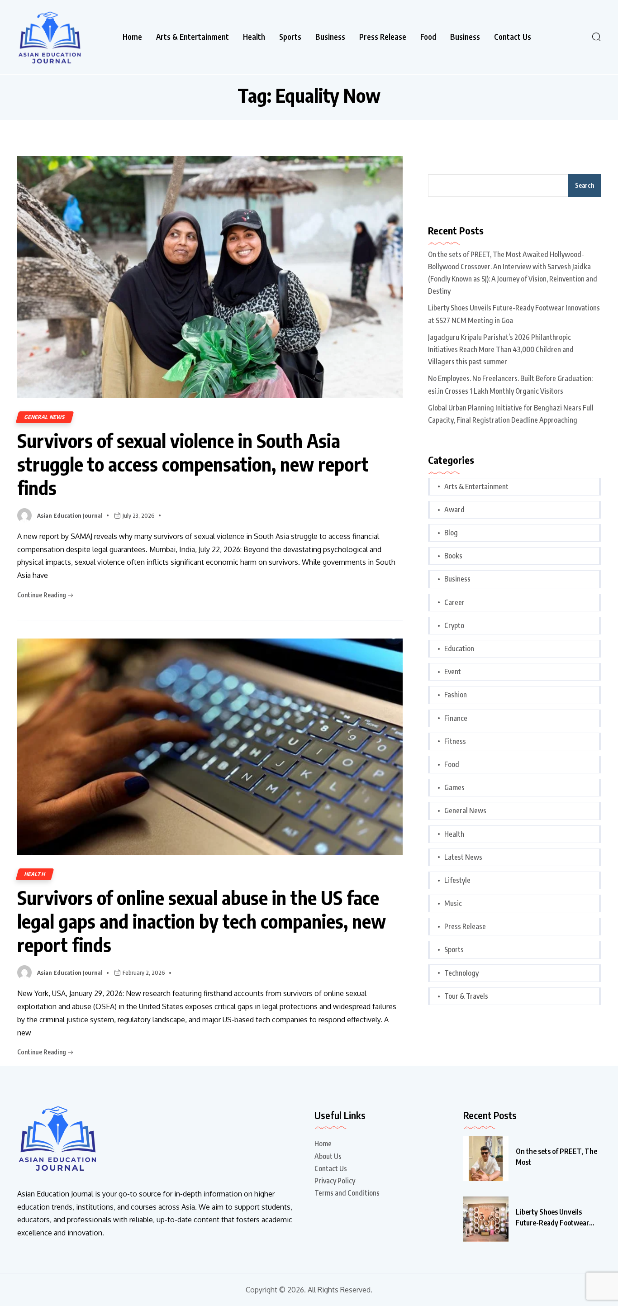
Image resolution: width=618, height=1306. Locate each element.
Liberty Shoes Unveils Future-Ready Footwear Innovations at (552, 1217)
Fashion (455, 694)
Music (453, 903)
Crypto (454, 625)
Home (132, 37)
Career (454, 602)
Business (330, 37)
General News (45, 417)
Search (584, 185)
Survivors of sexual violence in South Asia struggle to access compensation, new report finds (193, 464)
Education (459, 648)
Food (428, 37)
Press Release (382, 37)
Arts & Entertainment (192, 37)
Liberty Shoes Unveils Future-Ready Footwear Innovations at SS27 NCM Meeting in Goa (514, 313)
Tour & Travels (466, 996)
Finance (455, 718)
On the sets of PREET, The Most (556, 1157)
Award (454, 509)
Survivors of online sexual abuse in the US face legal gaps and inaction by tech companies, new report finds (201, 921)
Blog (451, 532)
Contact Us (512, 37)
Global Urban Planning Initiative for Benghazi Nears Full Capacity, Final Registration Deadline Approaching (511, 413)
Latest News (463, 857)
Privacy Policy (334, 1180)
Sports (290, 37)
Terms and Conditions (347, 1192)
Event (452, 671)
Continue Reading (42, 595)
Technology (461, 972)
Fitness (455, 741)
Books (453, 555)
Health (254, 37)
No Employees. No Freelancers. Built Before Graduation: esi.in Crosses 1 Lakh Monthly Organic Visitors (510, 384)
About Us (328, 1156)
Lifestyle (457, 880)
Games (454, 787)
